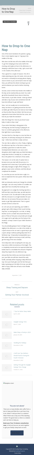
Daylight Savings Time (20, 322)
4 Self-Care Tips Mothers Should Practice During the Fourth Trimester (21, 355)
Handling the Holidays (20, 343)
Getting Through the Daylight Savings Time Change (22, 366)
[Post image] (7, 314)
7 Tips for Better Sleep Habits (22, 311)
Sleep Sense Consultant (10, 21)
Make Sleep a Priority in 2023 (22, 332)
